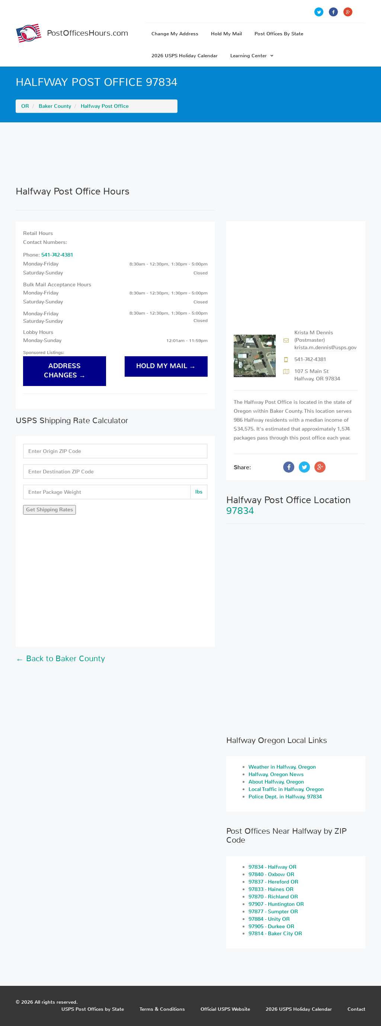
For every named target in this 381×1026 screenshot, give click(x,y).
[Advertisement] (190, 154)
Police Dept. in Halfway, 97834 (285, 796)
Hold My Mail (226, 33)
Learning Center (248, 55)
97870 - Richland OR (273, 896)
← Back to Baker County (60, 658)
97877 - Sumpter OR (273, 911)
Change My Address (174, 33)
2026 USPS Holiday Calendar (184, 55)
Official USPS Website (225, 1009)
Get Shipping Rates (49, 509)
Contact (356, 1009)
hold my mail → (166, 366)
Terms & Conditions (162, 1009)
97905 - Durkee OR (271, 926)
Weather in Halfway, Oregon (282, 767)
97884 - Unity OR (269, 919)
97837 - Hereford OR (273, 881)
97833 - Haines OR (271, 889)
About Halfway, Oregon (276, 781)
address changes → (65, 371)
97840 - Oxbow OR (271, 874)
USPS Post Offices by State (92, 1009)
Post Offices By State (278, 33)
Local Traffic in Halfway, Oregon (286, 789)
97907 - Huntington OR (276, 904)
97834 (240, 511)
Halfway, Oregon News (276, 774)
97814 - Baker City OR (275, 933)
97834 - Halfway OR (273, 867)
